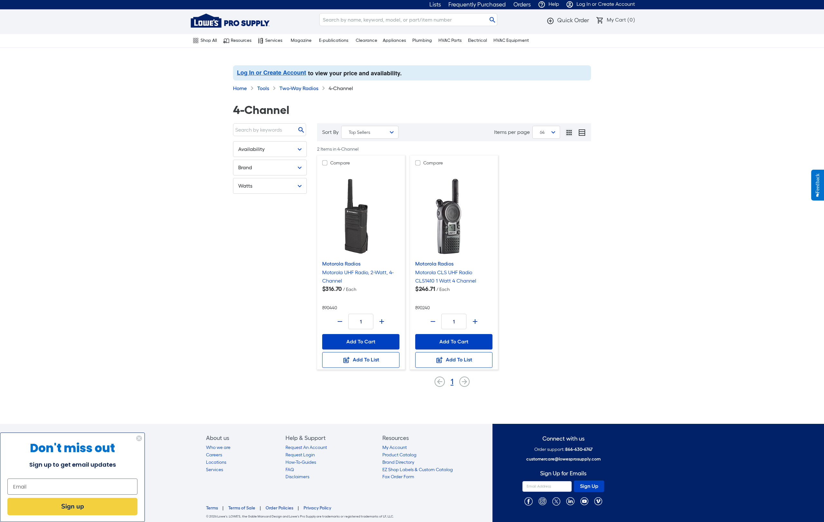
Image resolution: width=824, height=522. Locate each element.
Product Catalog (399, 455)
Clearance (366, 40)
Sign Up (589, 486)
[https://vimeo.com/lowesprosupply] (598, 501)
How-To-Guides (301, 462)
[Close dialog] (139, 438)
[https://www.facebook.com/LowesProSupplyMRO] (528, 501)
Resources (241, 40)
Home (240, 88)
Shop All (209, 40)
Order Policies (279, 508)
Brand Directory (398, 462)
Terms (212, 508)
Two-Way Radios (298, 88)
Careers (214, 455)
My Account (394, 447)
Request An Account (306, 447)
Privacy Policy (317, 508)
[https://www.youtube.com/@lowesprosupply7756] (584, 501)
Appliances (394, 40)
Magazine (301, 40)
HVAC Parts (450, 40)
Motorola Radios (341, 264)
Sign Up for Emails (563, 473)
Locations (216, 462)
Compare (340, 163)
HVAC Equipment (511, 40)
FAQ (290, 469)
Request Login (300, 455)
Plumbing (422, 40)
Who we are (218, 447)
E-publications (333, 40)
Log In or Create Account (271, 72)
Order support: (563, 449)
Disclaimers (297, 477)
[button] (567, 20)
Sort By (330, 132)
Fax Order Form (398, 477)
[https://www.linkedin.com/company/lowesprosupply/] (570, 501)
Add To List (365, 360)
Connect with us (563, 438)
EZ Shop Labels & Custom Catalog (417, 469)
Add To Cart (360, 342)
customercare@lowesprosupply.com (563, 459)
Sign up (72, 506)
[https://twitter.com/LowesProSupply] (556, 501)
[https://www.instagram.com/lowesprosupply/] (542, 501)
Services (273, 40)
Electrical (477, 40)
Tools (263, 88)
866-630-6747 (579, 449)
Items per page (512, 132)
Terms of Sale (241, 508)
